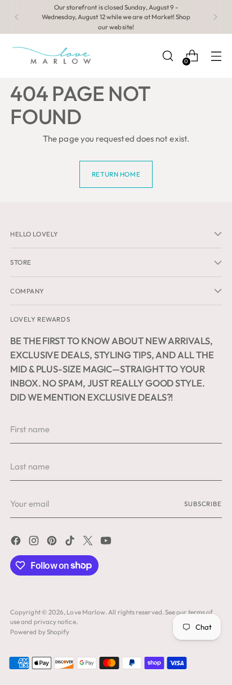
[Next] (215, 17)
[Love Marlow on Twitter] (89, 542)
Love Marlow (85, 612)
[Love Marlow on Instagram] (35, 542)
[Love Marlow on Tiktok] (71, 542)
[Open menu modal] (215, 56)
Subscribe (203, 503)
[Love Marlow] (52, 55)
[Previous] (17, 17)
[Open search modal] (167, 56)
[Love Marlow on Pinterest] (53, 542)
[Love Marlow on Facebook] (17, 542)
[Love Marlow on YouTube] (107, 542)
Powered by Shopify (39, 631)
